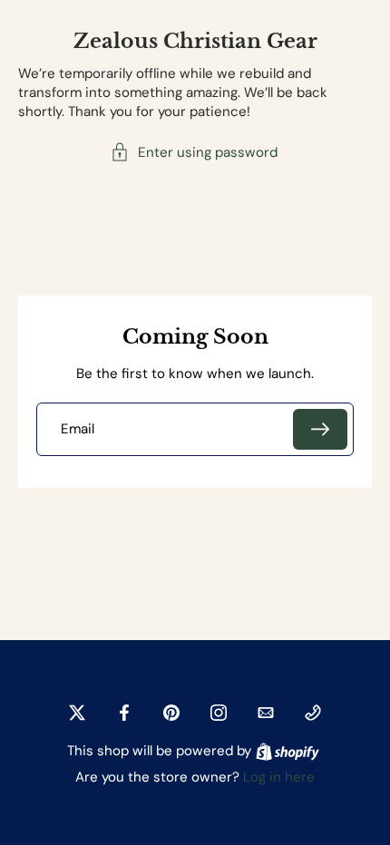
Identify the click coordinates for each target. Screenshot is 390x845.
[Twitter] (77, 713)
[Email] (266, 713)
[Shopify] (287, 752)
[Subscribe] (320, 429)
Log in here (279, 777)
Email (77, 429)
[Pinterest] (171, 713)
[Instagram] (219, 713)
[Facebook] (124, 713)
